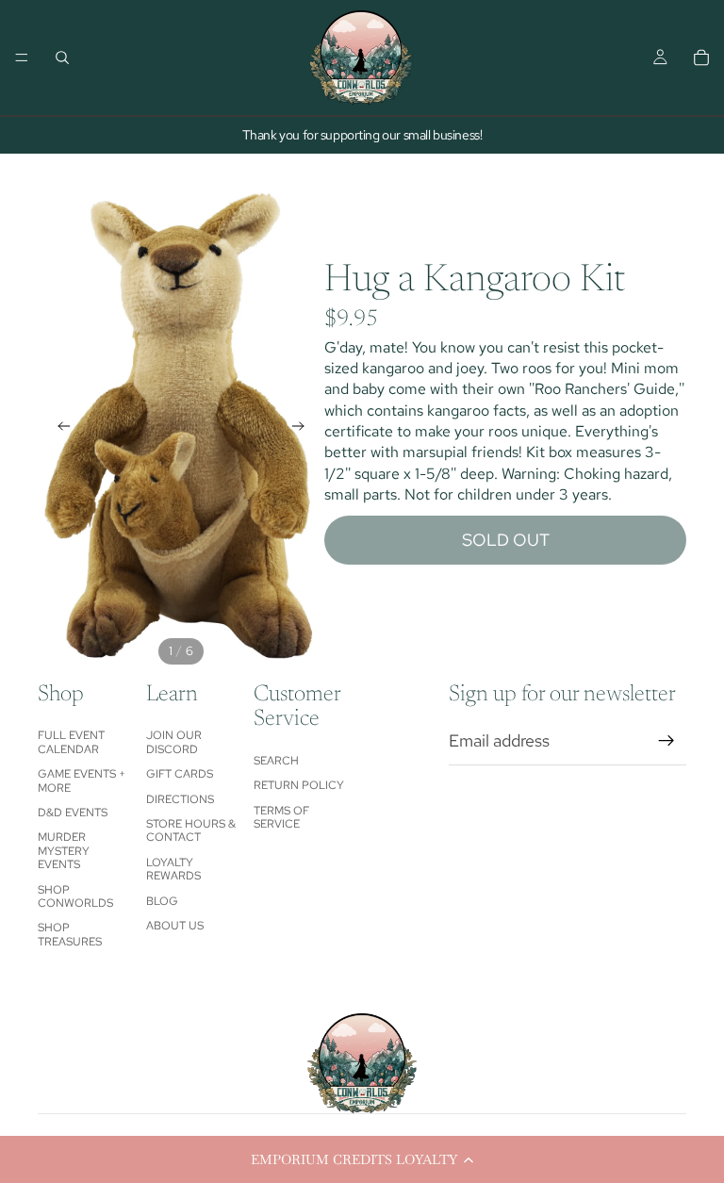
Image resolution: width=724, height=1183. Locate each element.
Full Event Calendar (71, 742)
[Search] (62, 57)
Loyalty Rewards (173, 869)
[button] (362, 1159)
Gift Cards (179, 773)
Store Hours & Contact (191, 830)
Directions (180, 799)
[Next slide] (303, 429)
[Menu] (21, 57)
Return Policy (299, 785)
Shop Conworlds (75, 896)
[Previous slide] (58, 429)
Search (276, 760)
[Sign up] (666, 741)
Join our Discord (174, 742)
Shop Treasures (70, 934)
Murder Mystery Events (64, 851)
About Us (175, 925)
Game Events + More (81, 780)
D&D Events (72, 812)
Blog (162, 901)
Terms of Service (281, 817)
